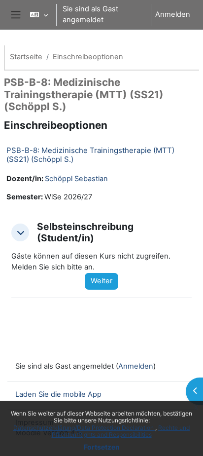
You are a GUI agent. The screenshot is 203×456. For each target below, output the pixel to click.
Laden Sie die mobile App (58, 394)
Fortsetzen (102, 447)
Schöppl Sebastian (76, 178)
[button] (39, 15)
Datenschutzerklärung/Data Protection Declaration (84, 427)
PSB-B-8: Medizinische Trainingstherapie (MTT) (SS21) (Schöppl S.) (90, 155)
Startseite (26, 56)
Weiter (101, 280)
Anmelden (172, 14)
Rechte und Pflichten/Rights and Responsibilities (121, 431)
